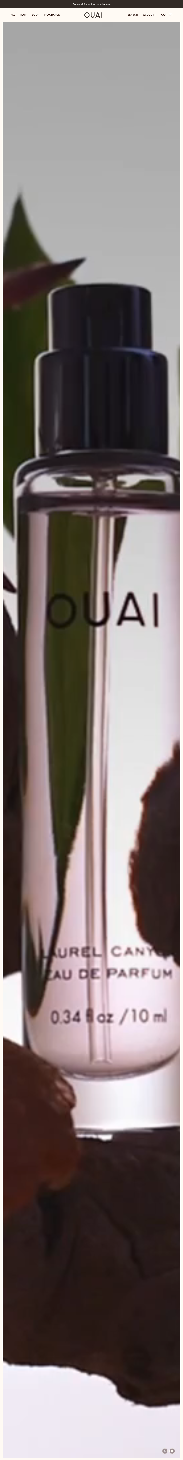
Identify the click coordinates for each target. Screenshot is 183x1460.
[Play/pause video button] (172, 1451)
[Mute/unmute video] (165, 1451)
